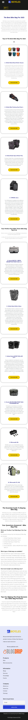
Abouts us (5, 686)
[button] (3, 2)
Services (5, 673)
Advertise (5, 688)
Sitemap (5, 693)
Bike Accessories (7, 663)
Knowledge (6, 675)
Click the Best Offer (13, 82)
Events (5, 678)
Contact (5, 691)
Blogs (4, 671)
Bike (4, 660)
